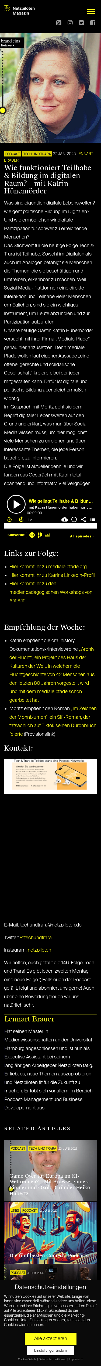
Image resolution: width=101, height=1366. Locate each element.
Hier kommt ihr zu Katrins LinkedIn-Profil (52, 575)
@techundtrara (36, 937)
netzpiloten (39, 950)
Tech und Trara (37, 154)
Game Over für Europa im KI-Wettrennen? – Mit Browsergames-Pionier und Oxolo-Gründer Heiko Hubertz (49, 1185)
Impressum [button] (76, 1359)
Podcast (12, 154)
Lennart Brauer (29, 1019)
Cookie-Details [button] (27, 1359)
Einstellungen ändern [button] (50, 1351)
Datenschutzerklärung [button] (53, 1359)
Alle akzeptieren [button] (50, 1338)
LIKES (15, 1210)
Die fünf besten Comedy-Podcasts (48, 1255)
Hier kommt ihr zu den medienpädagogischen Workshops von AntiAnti (50, 592)
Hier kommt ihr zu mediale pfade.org (48, 566)
